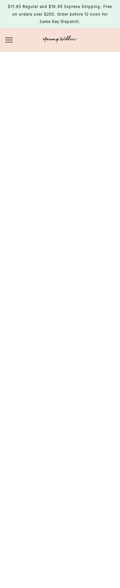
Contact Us (60, 345)
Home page (74, 132)
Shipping (60, 385)
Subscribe (60, 516)
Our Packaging (60, 365)
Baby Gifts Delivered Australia (60, 314)
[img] (45, 279)
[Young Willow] (60, 39)
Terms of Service (60, 406)
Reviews (60, 324)
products (79, 139)
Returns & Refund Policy (60, 375)
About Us (60, 335)
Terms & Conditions (60, 396)
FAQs (60, 355)
